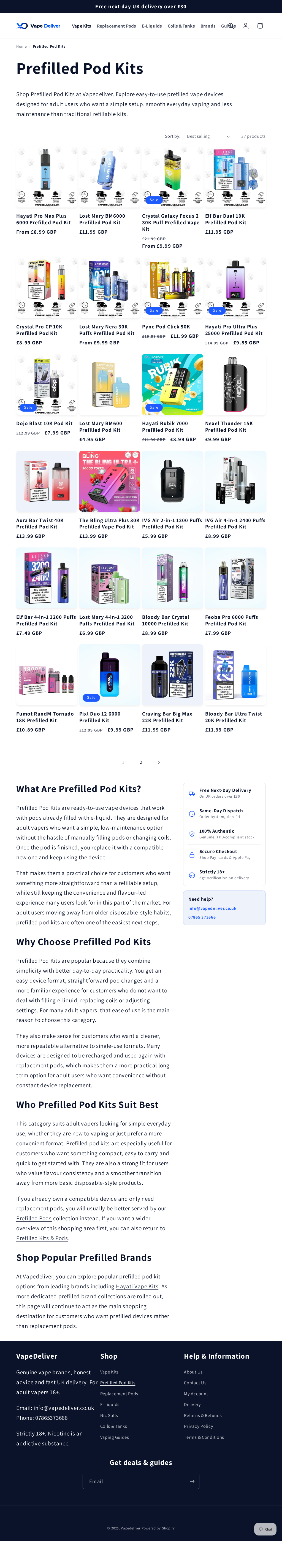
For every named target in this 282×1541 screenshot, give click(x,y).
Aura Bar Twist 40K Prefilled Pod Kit (40, 523)
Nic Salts (109, 1415)
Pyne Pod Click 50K (166, 326)
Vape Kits (109, 1372)
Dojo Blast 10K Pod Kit (44, 423)
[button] (81, 26)
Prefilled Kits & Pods (42, 1238)
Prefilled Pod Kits (117, 1383)
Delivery (192, 1404)
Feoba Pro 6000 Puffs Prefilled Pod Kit (231, 620)
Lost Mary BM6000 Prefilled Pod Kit (102, 219)
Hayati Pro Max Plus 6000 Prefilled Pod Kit (43, 219)
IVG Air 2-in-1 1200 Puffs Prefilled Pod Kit (172, 523)
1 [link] (123, 762)
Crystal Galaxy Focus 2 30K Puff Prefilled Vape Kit (171, 222)
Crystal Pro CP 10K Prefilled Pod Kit (39, 330)
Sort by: (173, 136)
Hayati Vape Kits (137, 1286)
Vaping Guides (114, 1437)
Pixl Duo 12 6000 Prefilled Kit (100, 717)
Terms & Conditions (204, 1437)
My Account (196, 1394)
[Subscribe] (192, 1481)
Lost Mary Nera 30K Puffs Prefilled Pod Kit (107, 330)
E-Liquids (110, 1404)
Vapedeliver (130, 1528)
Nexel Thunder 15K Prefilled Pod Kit (229, 426)
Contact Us (195, 1383)
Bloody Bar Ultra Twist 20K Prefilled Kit (233, 717)
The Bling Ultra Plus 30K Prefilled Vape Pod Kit (109, 523)
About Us (193, 1372)
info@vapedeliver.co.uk (212, 908)
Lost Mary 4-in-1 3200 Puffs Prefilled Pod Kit (107, 620)
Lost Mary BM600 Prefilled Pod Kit (100, 426)
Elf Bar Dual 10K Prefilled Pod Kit (225, 219)
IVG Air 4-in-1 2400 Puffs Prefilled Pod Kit (235, 523)
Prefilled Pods (34, 1218)
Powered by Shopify (158, 1528)
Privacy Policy (198, 1426)
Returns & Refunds (203, 1415)
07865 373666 (202, 917)
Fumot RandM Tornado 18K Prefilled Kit (45, 717)
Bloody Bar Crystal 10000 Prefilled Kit (165, 620)
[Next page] (158, 762)
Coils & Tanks (113, 1426)
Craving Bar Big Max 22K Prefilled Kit (167, 717)
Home (21, 46)
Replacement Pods (119, 1394)
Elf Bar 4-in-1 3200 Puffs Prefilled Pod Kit (46, 620)
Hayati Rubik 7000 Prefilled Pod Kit (165, 426)
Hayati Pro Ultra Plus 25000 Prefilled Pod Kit (234, 330)
